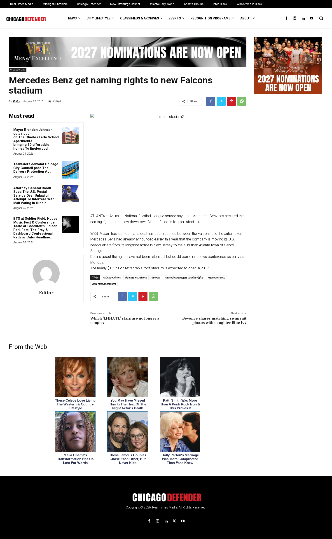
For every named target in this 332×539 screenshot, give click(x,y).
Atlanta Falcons (112, 277)
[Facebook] (286, 18)
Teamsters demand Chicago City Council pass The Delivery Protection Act (35, 168)
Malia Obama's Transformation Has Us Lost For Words (75, 459)
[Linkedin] (303, 18)
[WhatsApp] (241, 101)
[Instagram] (295, 18)
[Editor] (46, 273)
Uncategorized (17, 69)
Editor (16, 101)
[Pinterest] (231, 101)
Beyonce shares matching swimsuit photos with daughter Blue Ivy (214, 320)
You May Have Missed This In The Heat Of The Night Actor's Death (127, 404)
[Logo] (166, 497)
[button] (321, 18)
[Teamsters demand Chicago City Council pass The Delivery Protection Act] (70, 170)
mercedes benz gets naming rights (184, 277)
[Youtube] (312, 18)
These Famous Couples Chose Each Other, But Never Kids (127, 459)
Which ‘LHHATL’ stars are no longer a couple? (124, 320)
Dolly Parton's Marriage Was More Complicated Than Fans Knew (180, 459)
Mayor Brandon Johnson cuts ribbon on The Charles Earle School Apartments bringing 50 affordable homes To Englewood (36, 139)
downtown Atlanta (136, 277)
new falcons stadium (104, 283)
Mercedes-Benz (216, 277)
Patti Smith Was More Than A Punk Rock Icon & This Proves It (180, 404)
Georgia (155, 277)
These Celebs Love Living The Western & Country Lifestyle (75, 404)
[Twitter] (221, 101)
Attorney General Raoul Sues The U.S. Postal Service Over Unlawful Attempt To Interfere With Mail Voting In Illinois (33, 195)
